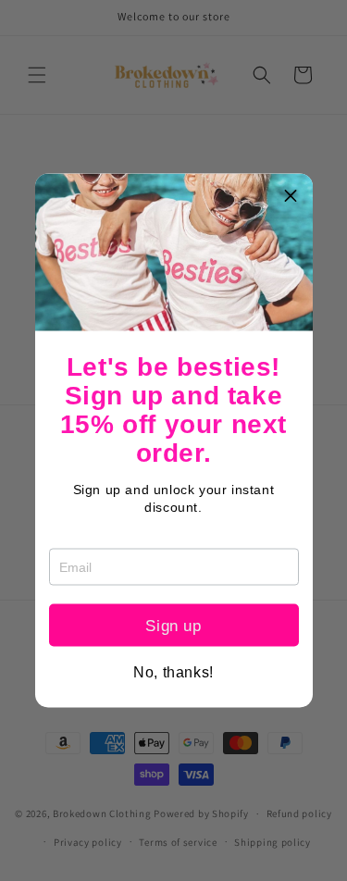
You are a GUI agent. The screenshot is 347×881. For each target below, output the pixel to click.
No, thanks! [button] (173, 672)
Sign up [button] (173, 625)
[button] (291, 195)
